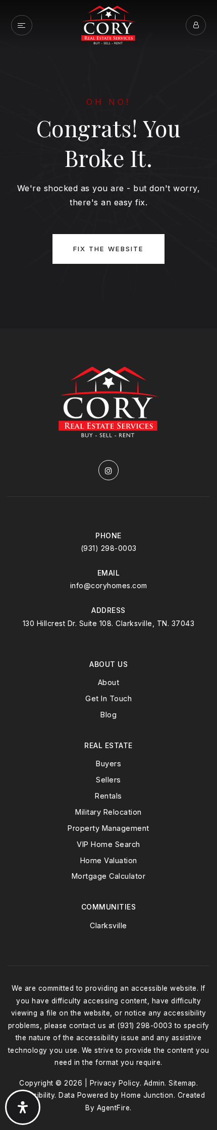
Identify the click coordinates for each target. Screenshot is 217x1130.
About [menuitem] (109, 682)
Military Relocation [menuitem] (108, 812)
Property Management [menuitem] (108, 828)
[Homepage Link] (108, 24)
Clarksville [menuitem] (108, 925)
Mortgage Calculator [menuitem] (109, 876)
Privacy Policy (115, 1083)
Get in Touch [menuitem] (108, 698)
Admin (154, 1083)
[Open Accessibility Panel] (22, 1107)
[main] (108, 164)
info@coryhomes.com (108, 585)
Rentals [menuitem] (108, 796)
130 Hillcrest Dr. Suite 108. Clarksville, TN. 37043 (109, 623)
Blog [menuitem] (108, 714)
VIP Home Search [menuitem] (108, 844)
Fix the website (108, 249)
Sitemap (182, 1083)
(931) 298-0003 (109, 548)
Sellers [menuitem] (108, 779)
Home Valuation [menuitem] (108, 860)
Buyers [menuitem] (108, 763)
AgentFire (113, 1108)
